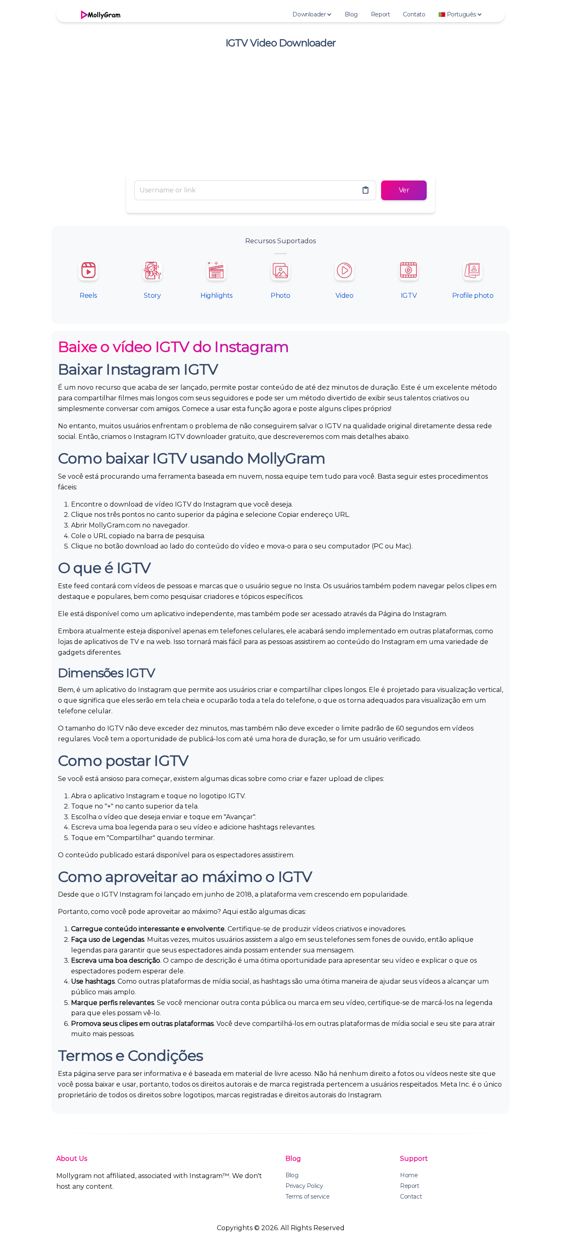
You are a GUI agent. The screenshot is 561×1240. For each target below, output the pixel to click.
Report (380, 14)
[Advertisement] (280, 110)
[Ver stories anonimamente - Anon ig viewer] (99, 14)
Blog (351, 14)
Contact (411, 1196)
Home (409, 1175)
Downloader (309, 14)
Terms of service (307, 1196)
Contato (414, 14)
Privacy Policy (304, 1186)
